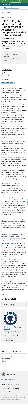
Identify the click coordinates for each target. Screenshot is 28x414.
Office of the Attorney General (11, 7)
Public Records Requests (9, 392)
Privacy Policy (5, 388)
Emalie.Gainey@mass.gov (8, 83)
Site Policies (15, 388)
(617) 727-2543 (5, 76)
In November (5, 243)
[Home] (2, 8)
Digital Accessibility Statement (10, 384)
